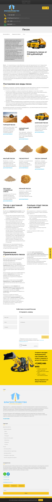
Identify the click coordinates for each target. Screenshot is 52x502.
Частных (6, 444)
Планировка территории (9, 455)
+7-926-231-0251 (6, 479)
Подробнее (6, 418)
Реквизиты (13, 485)
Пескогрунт (24, 158)
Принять (40, 500)
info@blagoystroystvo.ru (8, 482)
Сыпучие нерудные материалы (10, 457)
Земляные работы (7, 453)
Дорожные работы (7, 427)
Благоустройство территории (10, 451)
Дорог (5, 431)
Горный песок (9, 125)
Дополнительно (7, 134)
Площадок (6, 435)
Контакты (6, 485)
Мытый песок (9, 158)
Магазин (23, 2)
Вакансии (21, 485)
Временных (6, 440)
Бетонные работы (7, 448)
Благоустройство (8, 497)
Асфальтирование (7, 429)
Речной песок (25, 188)
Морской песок (41, 123)
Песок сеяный (41, 158)
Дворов (6, 433)
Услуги (28, 2)
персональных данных (42, 497)
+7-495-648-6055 (6, 476)
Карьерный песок (24, 129)
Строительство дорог (8, 438)
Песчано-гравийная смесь (7, 190)
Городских (6, 442)
